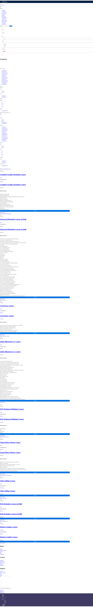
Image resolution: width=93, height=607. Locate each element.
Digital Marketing (4, 17)
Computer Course (4, 12)
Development (4, 16)
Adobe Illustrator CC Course (10, 342)
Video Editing (4, 24)
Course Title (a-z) (4, 122)
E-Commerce (4, 79)
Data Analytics (4, 74)
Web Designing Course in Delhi (11, 504)
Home (3, 54)
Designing (3, 15)
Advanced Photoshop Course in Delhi (13, 219)
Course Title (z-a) (4, 123)
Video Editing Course (7, 481)
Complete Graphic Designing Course (13, 174)
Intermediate (4, 162)
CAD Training (4, 11)
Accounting (3, 10)
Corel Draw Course (7, 306)
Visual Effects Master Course (10, 442)
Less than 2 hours (5, 110)
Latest (3, 119)
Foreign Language (4, 20)
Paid (3, 92)
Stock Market (4, 139)
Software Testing (4, 21)
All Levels (4, 95)
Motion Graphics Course (8, 527)
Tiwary (1, 177)
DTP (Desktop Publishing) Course (12, 409)
